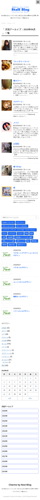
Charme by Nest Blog (20, 484)
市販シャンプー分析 (8, 241)
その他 (28, 41)
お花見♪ (16, 144)
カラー (4, 331)
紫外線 (4, 244)
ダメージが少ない (22, 226)
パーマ (4, 347)
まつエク (5, 360)
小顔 (3, 237)
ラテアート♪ (18, 102)
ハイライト (12, 233)
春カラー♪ (17, 81)
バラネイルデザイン (20, 267)
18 (36, 386)
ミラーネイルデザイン (21, 311)
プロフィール (6, 353)
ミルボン (20, 233)
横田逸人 (34, 241)
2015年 (9, 23)
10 (30, 382)
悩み (28, 241)
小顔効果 (10, 237)
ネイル (4, 233)
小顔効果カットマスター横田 (23, 237)
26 (4, 394)
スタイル (5, 337)
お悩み (4, 328)
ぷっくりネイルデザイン (22, 282)
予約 (26, 233)
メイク (16, 123)
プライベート (6, 350)
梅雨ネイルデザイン (20, 296)
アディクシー (20, 222)
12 (4, 386)
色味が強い (12, 244)
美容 (3, 365)
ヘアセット (6, 356)
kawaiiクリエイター (8, 222)
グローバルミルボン (8, 226)
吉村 (31, 233)
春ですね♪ (17, 167)
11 (35, 382)
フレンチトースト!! (21, 61)
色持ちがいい (22, 244)
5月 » (30, 398)
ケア (3, 334)
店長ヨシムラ (21, 241)
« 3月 (9, 398)
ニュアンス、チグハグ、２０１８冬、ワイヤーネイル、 (19, 230)
